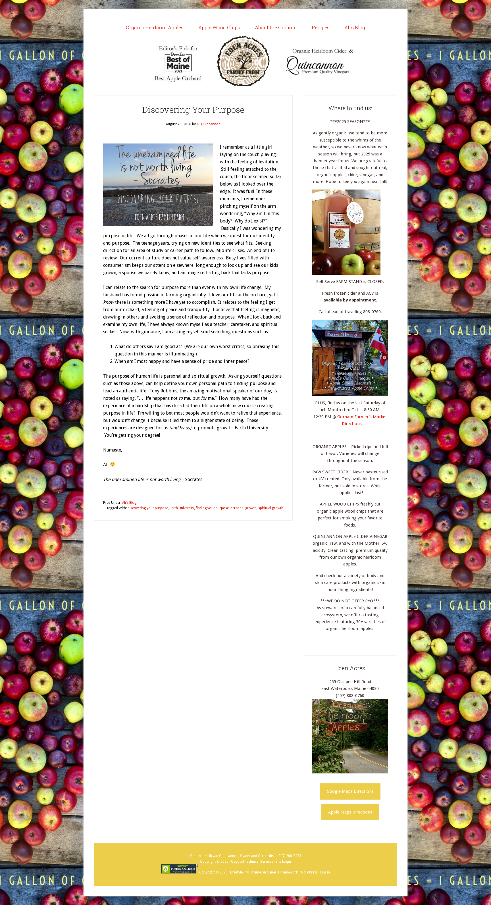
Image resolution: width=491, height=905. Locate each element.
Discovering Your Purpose (193, 109)
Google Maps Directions (350, 791)
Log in (325, 872)
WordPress (309, 872)
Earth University (182, 508)
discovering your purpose (148, 508)
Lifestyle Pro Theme (245, 872)
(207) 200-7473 (289, 856)
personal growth (243, 508)
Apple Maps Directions (350, 812)
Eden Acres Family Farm (245, 61)
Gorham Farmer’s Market (362, 416)
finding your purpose (212, 508)
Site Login (283, 862)
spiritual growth (270, 508)
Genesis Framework (282, 872)
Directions (352, 423)
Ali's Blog (129, 503)
